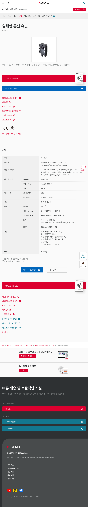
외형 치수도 (7, 115)
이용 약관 (10, 475)
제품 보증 (10, 472)
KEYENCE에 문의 (9, 319)
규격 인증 (10, 465)
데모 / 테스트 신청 (10, 323)
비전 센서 (6, 332)
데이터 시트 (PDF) (10, 97)
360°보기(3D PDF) (10, 110)
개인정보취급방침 (13, 468)
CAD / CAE (7, 106)
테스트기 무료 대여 (10, 327)
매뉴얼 (5, 102)
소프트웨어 (6, 119)
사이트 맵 (10, 478)
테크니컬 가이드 (9, 296)
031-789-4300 (10, 428)
